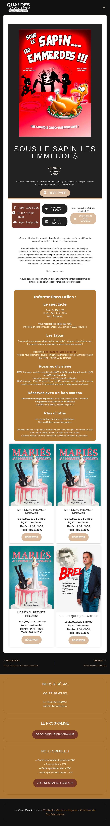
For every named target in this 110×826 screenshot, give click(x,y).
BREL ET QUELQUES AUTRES (78, 616)
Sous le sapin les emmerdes (21, 663)
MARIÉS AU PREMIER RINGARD (31, 511)
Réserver (31, 537)
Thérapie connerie (95, 663)
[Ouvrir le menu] (104, 7)
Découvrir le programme (55, 734)
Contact (48, 810)
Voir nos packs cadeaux (55, 783)
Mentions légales (66, 810)
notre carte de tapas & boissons (60, 352)
